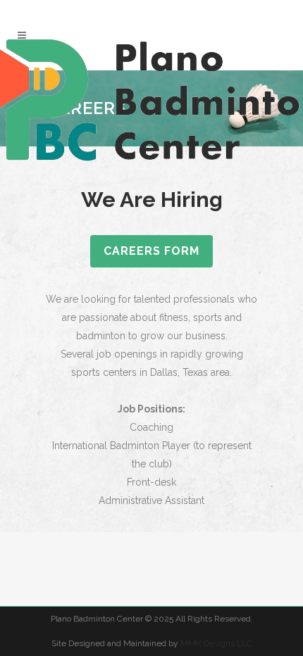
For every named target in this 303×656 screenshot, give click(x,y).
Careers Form (151, 251)
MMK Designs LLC (216, 643)
